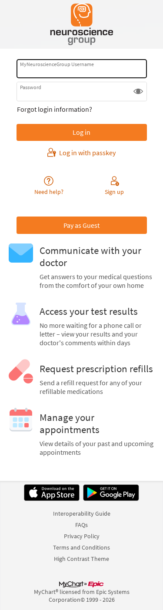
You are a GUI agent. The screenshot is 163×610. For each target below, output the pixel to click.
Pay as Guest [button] (81, 225)
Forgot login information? (54, 109)
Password (30, 87)
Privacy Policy (82, 536)
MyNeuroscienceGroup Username (57, 64)
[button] (138, 91)
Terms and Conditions (81, 547)
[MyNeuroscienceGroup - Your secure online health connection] (81, 24)
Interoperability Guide (81, 513)
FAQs (81, 525)
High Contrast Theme (81, 559)
